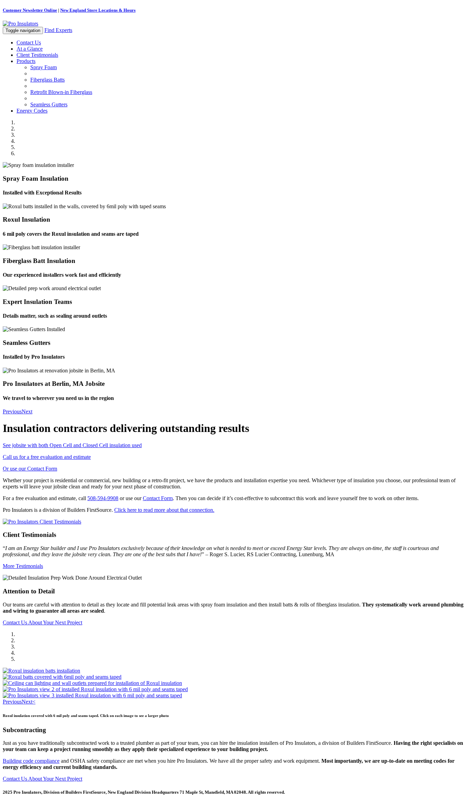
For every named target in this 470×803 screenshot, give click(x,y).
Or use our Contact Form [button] (30, 469)
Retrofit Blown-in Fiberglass (61, 92)
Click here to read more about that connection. (164, 510)
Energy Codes (32, 111)
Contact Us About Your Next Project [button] (42, 622)
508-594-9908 (102, 498)
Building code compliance (31, 761)
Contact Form (158, 498)
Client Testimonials (37, 55)
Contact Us (29, 42)
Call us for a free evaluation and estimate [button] (47, 457)
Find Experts (58, 30)
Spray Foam (43, 67)
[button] (12, 411)
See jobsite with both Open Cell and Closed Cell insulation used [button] (72, 445)
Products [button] (26, 61)
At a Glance (30, 49)
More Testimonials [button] (23, 566)
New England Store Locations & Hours (98, 10)
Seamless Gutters (48, 104)
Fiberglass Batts (47, 80)
